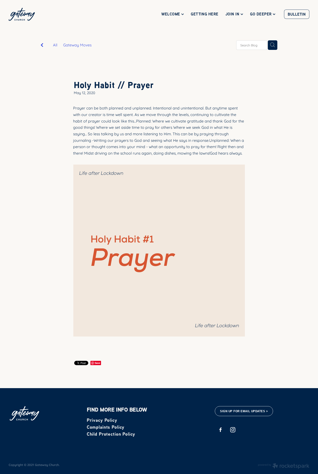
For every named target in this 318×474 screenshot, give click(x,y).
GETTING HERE (204, 13)
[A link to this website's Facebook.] (220, 429)
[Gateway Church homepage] (39, 14)
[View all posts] (42, 45)
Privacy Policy (102, 420)
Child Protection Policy (111, 434)
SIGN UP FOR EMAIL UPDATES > (244, 411)
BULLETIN (296, 14)
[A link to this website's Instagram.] (232, 429)
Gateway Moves (77, 44)
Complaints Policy (106, 427)
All (55, 44)
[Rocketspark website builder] (283, 466)
